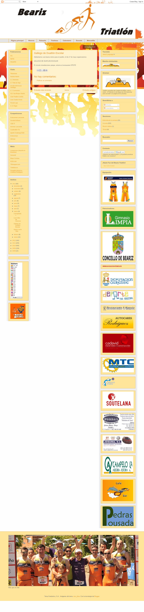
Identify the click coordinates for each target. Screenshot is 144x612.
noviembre (17, 188)
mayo (16, 206)
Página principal (17, 40)
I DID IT (12, 123)
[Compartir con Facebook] (44, 70)
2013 (14, 184)
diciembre (17, 186)
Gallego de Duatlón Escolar (49, 53)
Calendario (67, 40)
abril (15, 208)
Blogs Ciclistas (14, 158)
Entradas (108, 105)
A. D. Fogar (13, 106)
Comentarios (109, 108)
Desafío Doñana (15, 120)
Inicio (67, 90)
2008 (14, 251)
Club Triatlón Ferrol (16, 100)
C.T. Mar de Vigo (15, 83)
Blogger (96, 596)
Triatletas (54, 40)
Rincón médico (107, 126)
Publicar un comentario (44, 80)
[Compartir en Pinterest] (46, 70)
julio (15, 201)
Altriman (12, 139)
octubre (16, 191)
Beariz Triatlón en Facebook (109, 165)
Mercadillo (91, 40)
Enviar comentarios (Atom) (69, 96)
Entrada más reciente (42, 90)
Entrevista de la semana (110, 120)
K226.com (13, 161)
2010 (14, 245)
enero (16, 237)
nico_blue (76, 596)
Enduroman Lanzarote (17, 117)
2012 (14, 240)
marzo (16, 211)
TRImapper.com (15, 164)
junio (15, 203)
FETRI (12, 59)
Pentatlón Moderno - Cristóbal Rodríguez (16, 171)
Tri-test (105, 129)
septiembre (17, 194)
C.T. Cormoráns (15, 90)
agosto (16, 198)
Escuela (79, 40)
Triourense (13, 73)
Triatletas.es (14, 167)
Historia (31, 40)
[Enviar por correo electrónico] (38, 70)
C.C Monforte (14, 80)
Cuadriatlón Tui (15, 130)
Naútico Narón (14, 76)
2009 (14, 248)
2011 (14, 243)
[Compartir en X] (42, 70)
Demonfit (13, 155)
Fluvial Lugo (14, 103)
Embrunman (14, 136)
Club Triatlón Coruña (16, 96)
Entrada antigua (89, 90)
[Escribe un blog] (40, 70)
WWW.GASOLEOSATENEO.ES (112, 266)
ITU (11, 56)
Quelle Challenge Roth (17, 133)
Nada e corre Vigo (18, 230)
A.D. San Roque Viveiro (17, 93)
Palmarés (42, 40)
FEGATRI (13, 62)
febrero (16, 234)
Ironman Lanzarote (16, 126)
